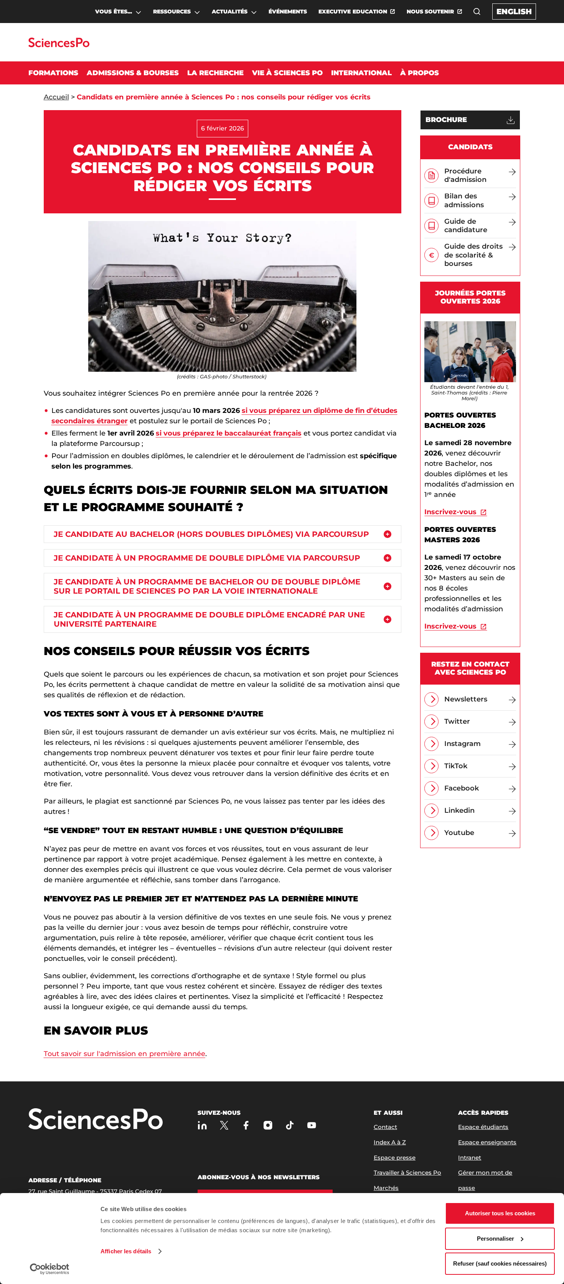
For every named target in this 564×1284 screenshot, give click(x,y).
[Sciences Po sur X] (224, 1125)
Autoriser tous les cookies (500, 1213)
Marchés (386, 1188)
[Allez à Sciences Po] (95, 1119)
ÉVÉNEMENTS (288, 11)
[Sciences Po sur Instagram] (268, 1125)
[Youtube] (312, 1125)
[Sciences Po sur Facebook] (246, 1125)
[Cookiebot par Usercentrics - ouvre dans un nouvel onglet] (49, 1269)
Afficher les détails (126, 1251)
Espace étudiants (483, 1127)
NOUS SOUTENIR (430, 11)
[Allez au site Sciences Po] (58, 45)
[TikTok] (290, 1125)
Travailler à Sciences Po (407, 1172)
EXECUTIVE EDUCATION (352, 11)
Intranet (469, 1157)
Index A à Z (390, 1142)
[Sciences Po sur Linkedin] (202, 1125)
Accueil (56, 97)
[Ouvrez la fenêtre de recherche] (477, 11)
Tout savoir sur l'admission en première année (124, 1054)
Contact (385, 1127)
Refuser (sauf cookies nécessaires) (500, 1263)
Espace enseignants (487, 1142)
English (514, 11)
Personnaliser (495, 1238)
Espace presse (395, 1157)
